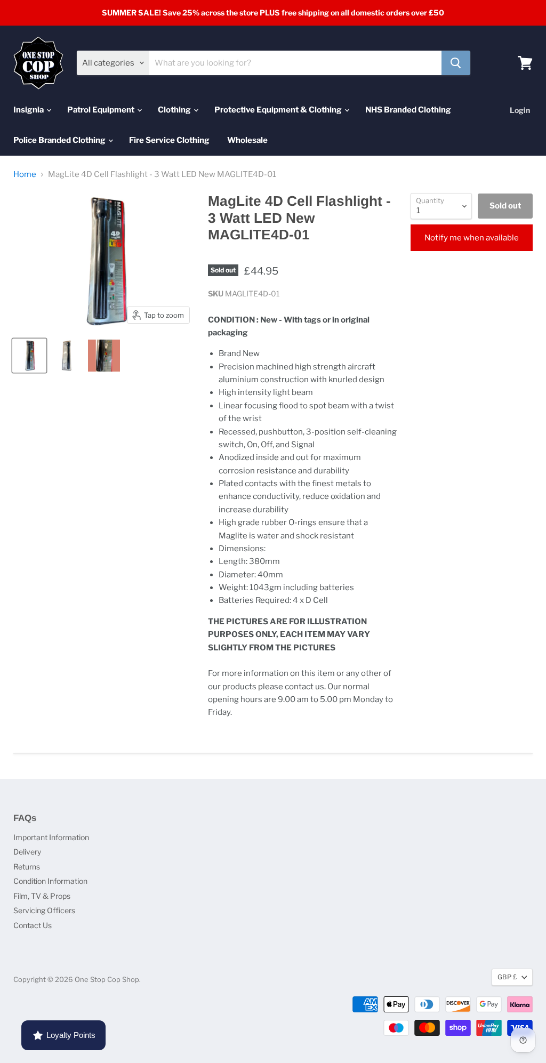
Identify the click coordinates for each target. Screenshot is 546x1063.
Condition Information (50, 880)
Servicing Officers (44, 910)
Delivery (27, 851)
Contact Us (32, 925)
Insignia (29, 110)
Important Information (51, 837)
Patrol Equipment (101, 110)
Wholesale (247, 140)
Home (24, 174)
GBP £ (507, 977)
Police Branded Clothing (60, 140)
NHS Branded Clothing (408, 110)
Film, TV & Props (41, 895)
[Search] (455, 63)
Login (520, 110)
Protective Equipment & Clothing (278, 110)
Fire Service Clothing (169, 140)
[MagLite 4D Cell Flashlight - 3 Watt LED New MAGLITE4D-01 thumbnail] (29, 356)
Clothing (175, 110)
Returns (26, 866)
